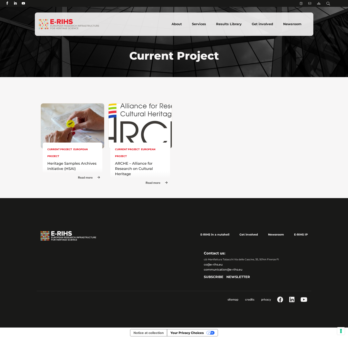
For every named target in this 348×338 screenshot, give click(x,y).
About (177, 24)
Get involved (262, 24)
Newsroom (292, 24)
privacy (266, 299)
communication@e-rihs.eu (223, 269)
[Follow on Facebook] (7, 3)
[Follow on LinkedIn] (15, 3)
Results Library (229, 24)
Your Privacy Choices (187, 333)
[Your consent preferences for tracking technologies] (341, 331)
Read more (85, 177)
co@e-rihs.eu (213, 264)
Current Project (59, 149)
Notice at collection (149, 333)
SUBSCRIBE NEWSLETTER (227, 277)
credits (249, 299)
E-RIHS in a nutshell (214, 234)
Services (199, 24)
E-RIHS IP (301, 234)
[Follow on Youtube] (23, 3)
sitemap (233, 299)
